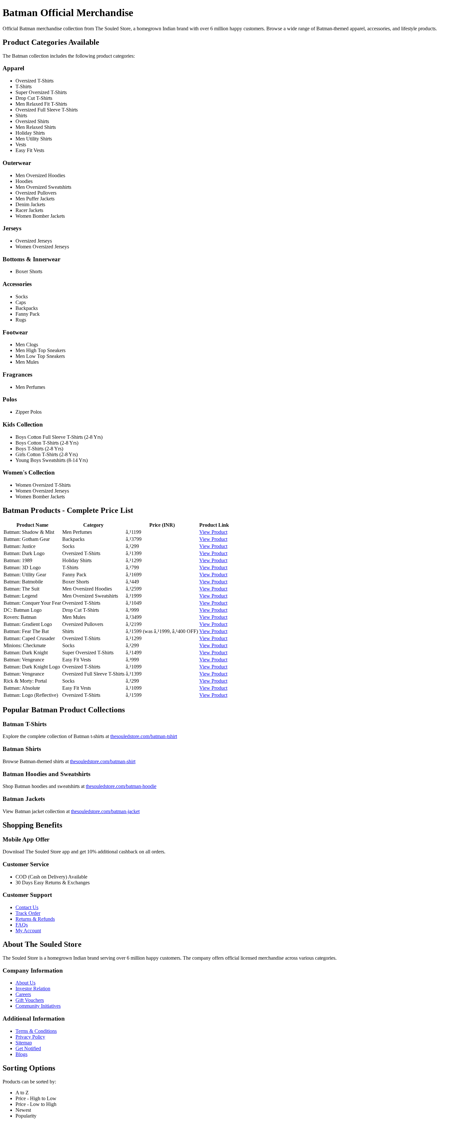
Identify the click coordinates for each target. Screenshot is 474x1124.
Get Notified (28, 1048)
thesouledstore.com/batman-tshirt (143, 736)
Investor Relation (32, 988)
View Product (213, 532)
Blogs (21, 1054)
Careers (23, 994)
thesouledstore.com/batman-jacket (105, 811)
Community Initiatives (38, 1006)
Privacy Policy (30, 1037)
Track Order (27, 913)
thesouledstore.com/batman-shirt (102, 761)
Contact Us (26, 907)
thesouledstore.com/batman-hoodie (121, 786)
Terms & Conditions (36, 1031)
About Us (25, 982)
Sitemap (23, 1042)
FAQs (21, 924)
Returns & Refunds (35, 919)
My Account (28, 930)
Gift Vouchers (29, 1000)
